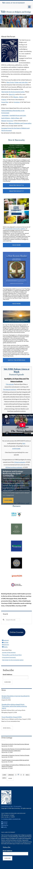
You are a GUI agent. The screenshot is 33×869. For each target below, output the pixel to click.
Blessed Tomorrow (7, 120)
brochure (17, 102)
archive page (16, 448)
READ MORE (16, 245)
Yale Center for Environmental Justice (12, 92)
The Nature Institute (9, 389)
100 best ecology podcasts (13, 467)
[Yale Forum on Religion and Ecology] (16, 12)
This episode (10, 384)
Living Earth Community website (15, 228)
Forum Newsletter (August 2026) (12, 717)
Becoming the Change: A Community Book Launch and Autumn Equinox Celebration (16, 749)
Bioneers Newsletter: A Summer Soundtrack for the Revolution (16, 697)
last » (4, 777)
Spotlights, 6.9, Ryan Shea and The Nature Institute (16, 380)
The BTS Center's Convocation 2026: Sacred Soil (15, 760)
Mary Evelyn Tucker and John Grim (17, 82)
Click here (8, 500)
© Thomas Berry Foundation (10, 819)
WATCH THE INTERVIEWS (16, 360)
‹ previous (11, 774)
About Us (12, 94)
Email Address (7, 674)
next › (27, 774)
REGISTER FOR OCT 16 (16, 185)
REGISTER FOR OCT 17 (16, 191)
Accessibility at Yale (7, 806)
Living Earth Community (9, 657)
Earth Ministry (5, 118)
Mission (15, 97)
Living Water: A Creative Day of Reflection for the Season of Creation (16, 765)
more (10, 778)
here (23, 443)
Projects (3, 99)
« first (4, 774)
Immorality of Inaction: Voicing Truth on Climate (15, 755)
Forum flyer (4, 102)
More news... (7, 728)
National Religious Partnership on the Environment (12, 112)
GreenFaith (5, 115)
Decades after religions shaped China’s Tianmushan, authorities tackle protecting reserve (14, 706)
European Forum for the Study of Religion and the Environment (15, 129)
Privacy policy (17, 806)
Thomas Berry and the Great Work (12, 655)
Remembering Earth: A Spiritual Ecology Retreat (15, 744)
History (21, 97)
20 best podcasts (19, 462)
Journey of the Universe (8, 652)
